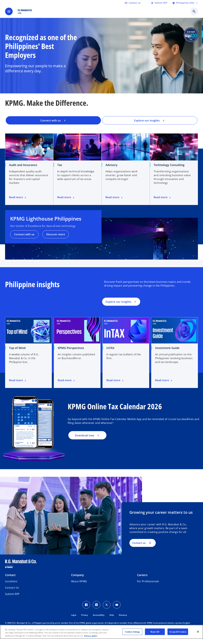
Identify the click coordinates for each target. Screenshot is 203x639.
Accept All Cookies (177, 631)
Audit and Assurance (23, 165)
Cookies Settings (132, 631)
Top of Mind (17, 348)
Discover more (55, 234)
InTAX (110, 348)
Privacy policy (90, 636)
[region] (101, 632)
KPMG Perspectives (71, 348)
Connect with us (24, 234)
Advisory (111, 165)
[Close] (197, 631)
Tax (59, 165)
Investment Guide (167, 348)
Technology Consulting (169, 165)
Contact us (139, 543)
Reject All (155, 631)
